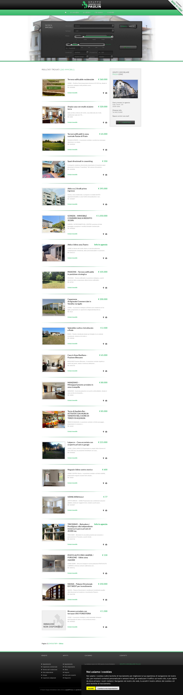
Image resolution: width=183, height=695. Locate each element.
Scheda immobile (72, 93)
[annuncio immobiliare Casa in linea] (53, 123)
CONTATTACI (126, 122)
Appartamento (47, 664)
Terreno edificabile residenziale (81, 80)
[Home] (65, 12)
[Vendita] (123, 26)
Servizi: (67, 57)
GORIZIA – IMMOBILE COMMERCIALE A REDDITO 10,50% (80, 218)
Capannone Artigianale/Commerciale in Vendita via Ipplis (79, 301)
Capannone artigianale (49, 678)
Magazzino (67, 678)
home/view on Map (103, 93)
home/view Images (106, 93)
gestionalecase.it (81, 690)
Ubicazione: (68, 26)
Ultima (61, 643)
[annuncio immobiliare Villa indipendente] (53, 345)
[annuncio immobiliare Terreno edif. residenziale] (53, 96)
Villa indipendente (48, 672)
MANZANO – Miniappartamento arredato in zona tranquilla (80, 385)
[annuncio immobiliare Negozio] (53, 232)
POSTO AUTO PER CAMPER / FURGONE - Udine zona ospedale (81, 557)
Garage (45, 675)
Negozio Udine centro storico (80, 470)
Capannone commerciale (50, 667)
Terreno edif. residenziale (50, 669)
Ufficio (66, 669)
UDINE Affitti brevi (76, 497)
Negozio (66, 672)
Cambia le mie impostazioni (108, 688)
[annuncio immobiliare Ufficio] (53, 178)
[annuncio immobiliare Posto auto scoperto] (53, 572)
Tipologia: (68, 31)
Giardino (92, 57)
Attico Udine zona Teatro (78, 245)
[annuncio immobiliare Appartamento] (53, 261)
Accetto (91, 688)
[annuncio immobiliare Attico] (53, 205)
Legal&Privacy (69, 690)
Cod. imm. (108, 44)
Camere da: (68, 52)
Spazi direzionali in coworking (80, 161)
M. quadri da (93, 52)
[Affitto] (132, 26)
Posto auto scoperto (70, 675)
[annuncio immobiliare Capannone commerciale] (53, 316)
